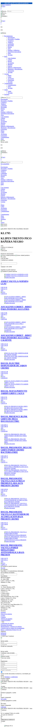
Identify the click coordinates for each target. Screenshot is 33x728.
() (3, 8)
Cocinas (6, 74)
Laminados (11, 44)
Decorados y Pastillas (14, 39)
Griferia (10, 59)
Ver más (3, 568)
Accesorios (11, 63)
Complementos (8, 83)
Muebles (10, 64)
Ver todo (10, 55)
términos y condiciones (11, 677)
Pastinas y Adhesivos (13, 50)
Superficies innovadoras (14, 52)
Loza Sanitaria (12, 58)
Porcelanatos (11, 37)
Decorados (11, 45)
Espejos (10, 66)
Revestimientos (8, 36)
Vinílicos (10, 42)
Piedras (10, 47)
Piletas (9, 75)
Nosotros (6, 94)
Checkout (3, 707)
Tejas (9, 48)
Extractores (11, 71)
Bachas (10, 61)
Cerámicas (11, 40)
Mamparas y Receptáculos (15, 69)
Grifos (9, 77)
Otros (9, 53)
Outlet (6, 89)
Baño (5, 56)
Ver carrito (4, 699)
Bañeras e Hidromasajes (14, 67)
